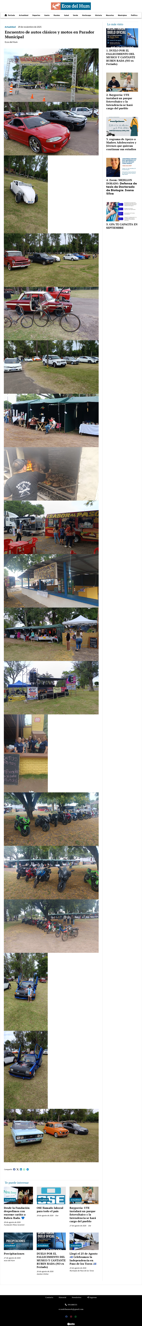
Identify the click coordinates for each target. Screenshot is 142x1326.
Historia (98, 15)
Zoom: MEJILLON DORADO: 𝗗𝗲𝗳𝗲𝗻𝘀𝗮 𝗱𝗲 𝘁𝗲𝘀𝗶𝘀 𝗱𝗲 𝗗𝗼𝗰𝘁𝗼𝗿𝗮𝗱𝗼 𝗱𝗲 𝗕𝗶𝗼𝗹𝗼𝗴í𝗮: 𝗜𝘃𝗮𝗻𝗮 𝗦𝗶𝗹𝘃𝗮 (121, 186)
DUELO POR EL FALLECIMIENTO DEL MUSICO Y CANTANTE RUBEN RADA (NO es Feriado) (51, 1260)
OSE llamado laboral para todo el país (50, 1209)
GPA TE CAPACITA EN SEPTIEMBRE (122, 225)
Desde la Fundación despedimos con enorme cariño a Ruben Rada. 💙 (17, 1213)
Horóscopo (86, 15)
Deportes (36, 15)
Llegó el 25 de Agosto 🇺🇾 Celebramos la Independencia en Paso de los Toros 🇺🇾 (84, 1258)
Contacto (49, 1297)
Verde (75, 15)
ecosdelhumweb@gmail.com (71, 1309)
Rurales (57, 15)
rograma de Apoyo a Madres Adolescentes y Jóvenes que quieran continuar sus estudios (121, 144)
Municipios (122, 15)
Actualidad (23, 15)
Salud (66, 15)
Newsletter (76, 1297)
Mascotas (110, 15)
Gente (46, 15)
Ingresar (93, 1297)
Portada (11, 15)
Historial (62, 1297)
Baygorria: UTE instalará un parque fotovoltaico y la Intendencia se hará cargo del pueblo (83, 1214)
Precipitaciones (14, 1253)
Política (134, 15)
